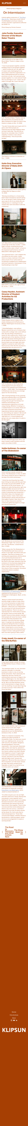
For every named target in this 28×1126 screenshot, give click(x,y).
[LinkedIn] (16, 1020)
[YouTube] (14, 1020)
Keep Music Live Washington (11, 591)
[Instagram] (11, 1020)
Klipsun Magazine (16, 8)
